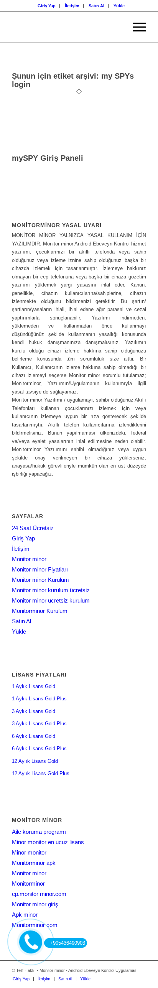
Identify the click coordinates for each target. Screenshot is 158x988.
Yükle (119, 5)
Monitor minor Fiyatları (40, 569)
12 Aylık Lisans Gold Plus (40, 773)
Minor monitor (29, 852)
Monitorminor (28, 883)
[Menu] (135, 27)
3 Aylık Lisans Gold (33, 711)
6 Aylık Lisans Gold (33, 736)
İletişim (72, 5)
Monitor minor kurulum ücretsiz (51, 590)
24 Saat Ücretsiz (33, 528)
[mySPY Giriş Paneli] (77, 150)
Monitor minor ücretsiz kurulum (51, 600)
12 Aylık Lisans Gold (35, 761)
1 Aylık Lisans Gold (33, 686)
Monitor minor (29, 559)
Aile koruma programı (39, 831)
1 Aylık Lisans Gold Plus (39, 698)
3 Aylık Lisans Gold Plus (39, 723)
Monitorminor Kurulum (39, 611)
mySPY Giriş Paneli (47, 158)
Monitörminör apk (34, 863)
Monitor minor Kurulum (40, 579)
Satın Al (96, 5)
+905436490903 (67, 943)
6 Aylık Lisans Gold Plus (39, 748)
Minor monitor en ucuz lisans (48, 842)
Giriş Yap (47, 5)
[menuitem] (47, 6)
